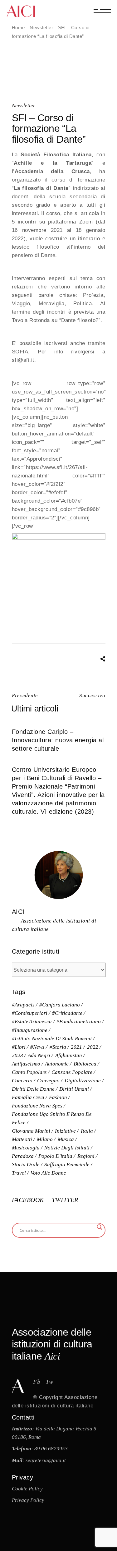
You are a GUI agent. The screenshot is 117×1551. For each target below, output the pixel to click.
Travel (19, 1173)
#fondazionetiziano (78, 1021)
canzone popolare (71, 1072)
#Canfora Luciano (59, 1005)
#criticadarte (67, 1013)
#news (37, 1047)
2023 (17, 1055)
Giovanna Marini (31, 1131)
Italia (87, 1131)
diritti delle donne (33, 1089)
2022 (92, 1047)
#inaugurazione (29, 1030)
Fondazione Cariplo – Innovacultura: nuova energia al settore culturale (58, 740)
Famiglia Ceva (28, 1097)
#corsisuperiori (29, 1013)
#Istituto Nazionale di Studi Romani (52, 1039)
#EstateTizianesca (32, 1021)
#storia (58, 1047)
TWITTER (65, 1199)
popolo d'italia (55, 1156)
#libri (19, 1047)
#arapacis (23, 1005)
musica (66, 1139)
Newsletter (41, 27)
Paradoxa (23, 1156)
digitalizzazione (83, 1081)
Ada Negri (39, 1055)
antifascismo (26, 1064)
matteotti (22, 1139)
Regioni (86, 1156)
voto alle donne (48, 1173)
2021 (76, 1047)
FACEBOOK (29, 1199)
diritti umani (74, 1089)
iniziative (65, 1131)
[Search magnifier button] (99, 1227)
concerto (22, 1081)
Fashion (58, 1097)
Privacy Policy (28, 1500)
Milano (45, 1139)
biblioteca (85, 1064)
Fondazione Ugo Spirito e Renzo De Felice (52, 1118)
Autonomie (57, 1064)
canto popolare (29, 1072)
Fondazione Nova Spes (37, 1106)
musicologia (26, 1148)
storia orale (26, 1164)
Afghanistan (68, 1055)
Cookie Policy (27, 1489)
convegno (48, 1081)
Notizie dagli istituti (67, 1148)
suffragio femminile (67, 1164)
